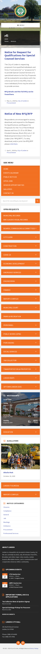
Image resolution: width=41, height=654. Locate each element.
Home (7, 41)
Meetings (6, 522)
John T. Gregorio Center (17, 578)
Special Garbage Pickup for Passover (16, 608)
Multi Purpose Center (17, 587)
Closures (6, 507)
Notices (13, 41)
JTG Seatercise (14, 574)
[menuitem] (20, 169)
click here (13, 144)
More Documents (8, 614)
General (6, 515)
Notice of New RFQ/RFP (18, 113)
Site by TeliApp (34, 648)
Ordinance (6, 526)
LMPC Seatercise (15, 583)
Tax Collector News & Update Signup (16, 602)
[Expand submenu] (36, 228)
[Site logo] (20, 18)
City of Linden (22, 101)
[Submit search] (37, 201)
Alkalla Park (8, 472)
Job (4, 518)
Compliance (7, 511)
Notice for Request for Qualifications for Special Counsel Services (20, 55)
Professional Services (10, 533)
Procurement (11, 103)
